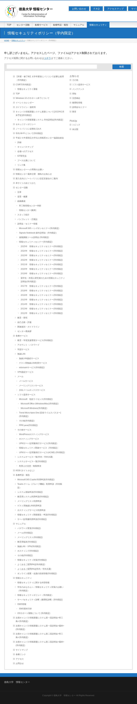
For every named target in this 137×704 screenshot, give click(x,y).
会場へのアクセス (25, 151)
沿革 (19, 192)
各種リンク (21, 654)
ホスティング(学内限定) (28, 551)
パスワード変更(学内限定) (29, 528)
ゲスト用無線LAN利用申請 (29, 506)
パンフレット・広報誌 (27, 219)
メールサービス (26, 381)
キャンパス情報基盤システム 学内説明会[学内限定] (40, 120)
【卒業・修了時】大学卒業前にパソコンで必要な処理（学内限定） (40, 78)
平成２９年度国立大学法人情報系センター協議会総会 (40, 138)
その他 (75, 80)
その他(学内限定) (26, 421)
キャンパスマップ (25, 147)
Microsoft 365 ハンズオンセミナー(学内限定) (39, 228)
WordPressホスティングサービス (34, 434)
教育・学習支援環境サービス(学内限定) (35, 340)
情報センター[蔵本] (27, 210)
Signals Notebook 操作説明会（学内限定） (38, 233)
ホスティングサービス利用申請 (31, 510)
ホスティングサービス (29, 439)
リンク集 (21, 165)
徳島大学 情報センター (65, 695)
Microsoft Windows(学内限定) (34, 408)
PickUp (73, 120)
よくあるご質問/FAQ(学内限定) (31, 564)
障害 (74, 112)
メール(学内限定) (25, 533)
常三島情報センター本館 (30, 206)
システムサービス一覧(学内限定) (32, 461)
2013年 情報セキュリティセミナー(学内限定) (42, 309)
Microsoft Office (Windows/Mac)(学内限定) (39, 404)
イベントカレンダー (25, 103)
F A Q (97, 8)
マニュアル (21, 524)
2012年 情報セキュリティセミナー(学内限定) (42, 313)
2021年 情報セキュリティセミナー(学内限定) (42, 264)
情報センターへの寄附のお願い (30, 169)
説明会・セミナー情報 (27, 224)
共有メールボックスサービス (32, 390)
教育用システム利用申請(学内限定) (33, 496)
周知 (74, 93)
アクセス (20, 659)
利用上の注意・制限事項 (30, 466)
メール (20, 376)
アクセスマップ (115, 8)
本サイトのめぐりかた (26, 183)
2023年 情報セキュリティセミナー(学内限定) (42, 255)
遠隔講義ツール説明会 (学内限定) (34, 237)
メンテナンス (78, 89)
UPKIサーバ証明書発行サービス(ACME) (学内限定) (42, 452)
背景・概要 (22, 196)
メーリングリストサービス (31, 385)
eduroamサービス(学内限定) (32, 367)
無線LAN (21, 354)
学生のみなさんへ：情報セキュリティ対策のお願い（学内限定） (40, 589)
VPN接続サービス (25, 372)
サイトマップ (22, 650)
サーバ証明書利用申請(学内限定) (32, 519)
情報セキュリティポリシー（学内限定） (35, 595)
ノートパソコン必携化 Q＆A (28, 129)
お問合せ (20, 663)
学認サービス (23, 349)
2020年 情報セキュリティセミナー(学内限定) (42, 269)
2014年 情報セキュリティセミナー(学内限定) (42, 304)
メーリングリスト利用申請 (29, 501)
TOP (18, 93)
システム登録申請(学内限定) (30, 492)
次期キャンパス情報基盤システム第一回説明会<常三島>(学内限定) (39, 619)
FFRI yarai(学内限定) (28, 425)
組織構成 (21, 201)
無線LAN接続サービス (29, 358)
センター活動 (22, 187)
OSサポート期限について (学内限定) (33, 613)
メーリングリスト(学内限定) (30, 537)
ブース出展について (26, 160)
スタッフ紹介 (23, 215)
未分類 (75, 129)
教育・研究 (22, 318)
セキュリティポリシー (26, 124)
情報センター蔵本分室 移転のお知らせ (34, 174)
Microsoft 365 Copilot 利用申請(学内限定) (35, 479)
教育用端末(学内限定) (27, 542)
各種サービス (22, 336)
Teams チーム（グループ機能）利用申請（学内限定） (39, 486)
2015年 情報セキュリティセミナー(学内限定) (42, 299)
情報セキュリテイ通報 (27, 89)
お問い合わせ (79, 8)
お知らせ (74, 76)
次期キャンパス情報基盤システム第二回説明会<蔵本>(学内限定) (40, 644)
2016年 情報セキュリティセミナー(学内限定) (42, 295)
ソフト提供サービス (26, 394)
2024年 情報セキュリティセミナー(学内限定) (42, 251)
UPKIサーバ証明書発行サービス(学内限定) (38, 443)
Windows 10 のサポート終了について (32, 98)
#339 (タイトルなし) (25, 470)
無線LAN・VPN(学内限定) (29, 546)
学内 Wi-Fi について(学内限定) (29, 133)
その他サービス (24, 430)
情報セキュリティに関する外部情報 (33, 582)
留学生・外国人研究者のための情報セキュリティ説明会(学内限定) (43, 280)
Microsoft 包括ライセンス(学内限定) (36, 399)
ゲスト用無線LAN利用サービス (33, 363)
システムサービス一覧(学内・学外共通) (35, 457)
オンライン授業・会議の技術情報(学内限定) (37, 573)
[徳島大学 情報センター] (29, 15)
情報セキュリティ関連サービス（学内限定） (39, 448)
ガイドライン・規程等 (26, 107)
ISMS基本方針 (25, 609)
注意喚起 (76, 98)
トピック (76, 125)
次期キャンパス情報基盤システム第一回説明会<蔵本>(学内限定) (40, 627)
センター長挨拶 (24, 331)
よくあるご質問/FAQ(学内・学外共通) (34, 569)
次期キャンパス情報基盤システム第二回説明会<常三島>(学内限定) (39, 636)
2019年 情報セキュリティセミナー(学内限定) (42, 273)
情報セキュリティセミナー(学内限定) (35, 242)
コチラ (47, 58)
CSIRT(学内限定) (23, 84)
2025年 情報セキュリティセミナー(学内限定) (42, 246)
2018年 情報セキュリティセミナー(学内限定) (42, 290)
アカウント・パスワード (28, 345)
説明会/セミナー (79, 107)
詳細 (19, 142)
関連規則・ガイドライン (28, 327)
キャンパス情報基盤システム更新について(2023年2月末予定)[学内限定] (40, 113)
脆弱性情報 (77, 103)
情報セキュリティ (24, 578)
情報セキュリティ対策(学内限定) (32, 560)
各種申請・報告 (23, 475)
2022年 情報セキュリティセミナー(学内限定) (42, 260)
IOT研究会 (22, 156)
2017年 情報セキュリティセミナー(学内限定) (42, 286)
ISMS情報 (21, 604)
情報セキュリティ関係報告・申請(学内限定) (37, 515)
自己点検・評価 (24, 322)
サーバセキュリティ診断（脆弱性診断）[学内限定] (39, 599)
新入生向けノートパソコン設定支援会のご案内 (37, 178)
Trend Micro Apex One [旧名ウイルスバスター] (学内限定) (41, 414)
